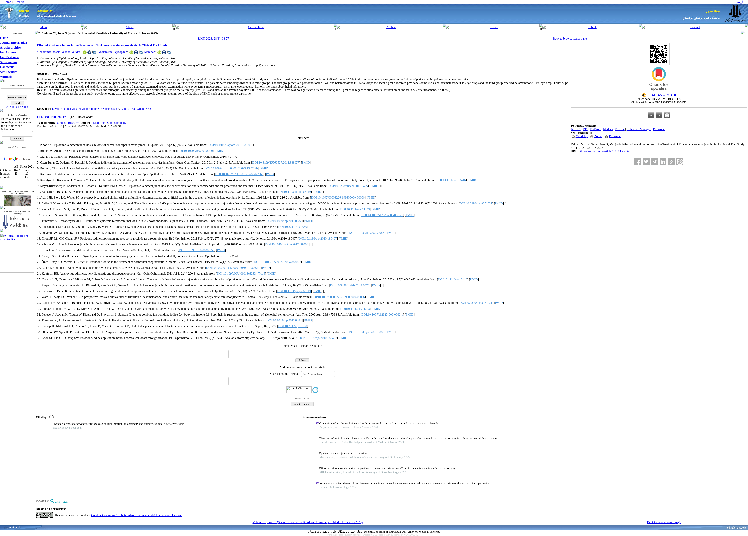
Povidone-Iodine (88, 108)
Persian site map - (336, 535)
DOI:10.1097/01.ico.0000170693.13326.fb (231, 168)
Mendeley (582, 136)
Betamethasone (109, 108)
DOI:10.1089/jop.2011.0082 (284, 221)
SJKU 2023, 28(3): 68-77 (213, 38)
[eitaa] (679, 161)
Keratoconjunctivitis (64, 108)
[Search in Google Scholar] (89, 53)
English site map (353, 535)
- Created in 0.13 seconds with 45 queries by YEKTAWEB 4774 (391, 535)
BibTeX (576, 129)
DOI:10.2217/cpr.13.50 (292, 226)
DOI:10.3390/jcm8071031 (476, 203)
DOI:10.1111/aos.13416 (451, 180)
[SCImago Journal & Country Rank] (17, 271)
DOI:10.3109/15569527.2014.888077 (275, 162)
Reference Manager (639, 129)
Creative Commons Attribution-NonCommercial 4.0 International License (136, 515)
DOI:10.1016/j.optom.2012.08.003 (229, 145)
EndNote (595, 129)
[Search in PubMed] (94, 53)
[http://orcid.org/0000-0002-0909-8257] (85, 53)
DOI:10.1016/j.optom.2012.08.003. (287, 244)
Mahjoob (149, 52)
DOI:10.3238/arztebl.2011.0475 (348, 186)
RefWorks (659, 129)
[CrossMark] (659, 92)
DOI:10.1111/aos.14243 (355, 209)
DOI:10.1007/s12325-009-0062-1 (382, 215)
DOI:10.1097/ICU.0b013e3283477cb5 (239, 174)
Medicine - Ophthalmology (109, 122)
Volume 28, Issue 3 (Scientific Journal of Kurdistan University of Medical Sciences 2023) (308, 522)
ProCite (620, 129)
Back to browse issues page (570, 38)
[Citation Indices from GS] (17, 160)
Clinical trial (128, 108)
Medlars (608, 129)
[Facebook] (637, 161)
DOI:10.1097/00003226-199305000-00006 (338, 197)
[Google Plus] (671, 161)
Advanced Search (17, 106)
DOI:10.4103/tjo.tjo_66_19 (294, 191)
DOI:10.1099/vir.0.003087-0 (195, 150)
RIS (585, 129)
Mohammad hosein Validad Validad (59, 52)
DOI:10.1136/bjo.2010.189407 (318, 238)
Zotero (598, 136)
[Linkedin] (663, 161)
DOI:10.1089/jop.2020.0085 (366, 232)
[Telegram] (654, 161)
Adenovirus (144, 108)
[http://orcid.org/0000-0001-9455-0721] (159, 53)
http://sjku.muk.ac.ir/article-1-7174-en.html (605, 151)
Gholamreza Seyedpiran (112, 52)
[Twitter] (646, 161)
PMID (219, 150)
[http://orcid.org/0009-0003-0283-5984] (131, 53)
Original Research (68, 122)
